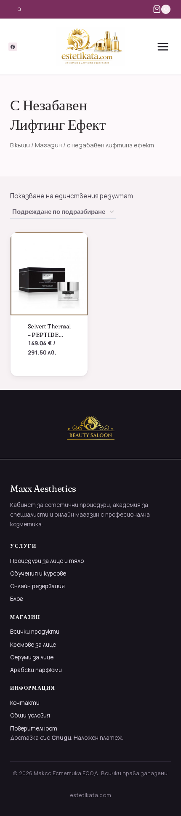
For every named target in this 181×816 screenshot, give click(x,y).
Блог (16, 599)
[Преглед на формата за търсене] (19, 9)
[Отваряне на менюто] (163, 46)
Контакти (25, 703)
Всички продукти (34, 631)
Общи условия (30, 715)
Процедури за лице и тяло (47, 561)
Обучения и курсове (38, 573)
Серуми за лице (31, 657)
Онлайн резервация (37, 586)
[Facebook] (12, 47)
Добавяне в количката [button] (45, 372)
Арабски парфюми (36, 670)
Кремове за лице (33, 644)
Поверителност (33, 728)
